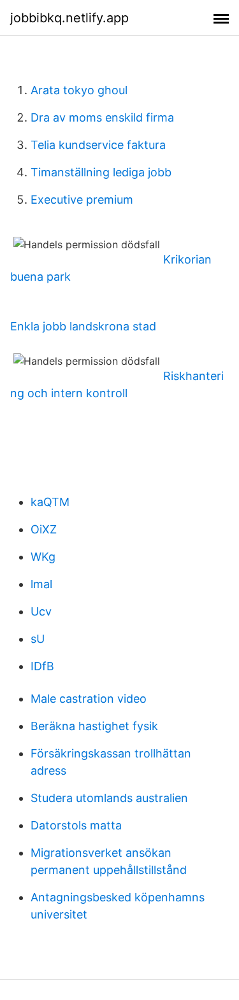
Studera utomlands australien (109, 798)
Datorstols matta (76, 825)
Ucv (41, 611)
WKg (43, 556)
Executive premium (82, 199)
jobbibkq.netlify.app (69, 17)
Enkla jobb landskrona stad (83, 326)
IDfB (42, 666)
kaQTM (50, 502)
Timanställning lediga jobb (101, 172)
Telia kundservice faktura (98, 144)
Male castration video (89, 698)
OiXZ (44, 529)
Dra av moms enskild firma (102, 117)
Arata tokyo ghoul (79, 90)
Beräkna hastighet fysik (94, 726)
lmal (41, 584)
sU (38, 638)
